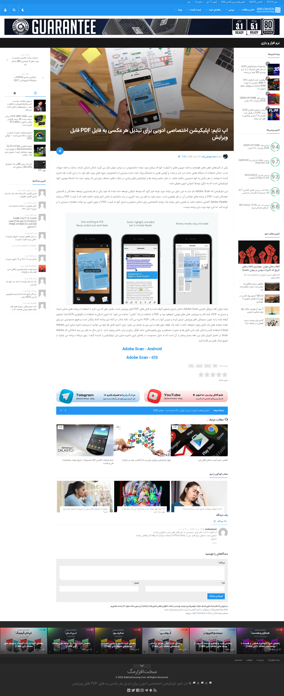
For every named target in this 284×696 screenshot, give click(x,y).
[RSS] (155, 690)
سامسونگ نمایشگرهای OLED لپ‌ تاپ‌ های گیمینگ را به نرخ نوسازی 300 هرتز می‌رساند (253, 69)
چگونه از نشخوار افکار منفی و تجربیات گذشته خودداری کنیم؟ (85, 510)
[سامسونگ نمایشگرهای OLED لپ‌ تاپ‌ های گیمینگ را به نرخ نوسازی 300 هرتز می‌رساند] (274, 70)
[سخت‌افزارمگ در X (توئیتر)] (133, 690)
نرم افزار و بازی (270, 43)
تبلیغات (249, 660)
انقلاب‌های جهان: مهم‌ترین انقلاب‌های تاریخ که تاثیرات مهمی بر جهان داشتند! (261, 268)
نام (223, 583)
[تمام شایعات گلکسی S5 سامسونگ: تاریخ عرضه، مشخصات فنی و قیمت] (85, 440)
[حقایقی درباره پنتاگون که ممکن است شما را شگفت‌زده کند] (272, 286)
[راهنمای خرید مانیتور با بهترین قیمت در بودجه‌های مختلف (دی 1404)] (118, 641)
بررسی (231, 10)
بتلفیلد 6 (198, 2)
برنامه (191, 365)
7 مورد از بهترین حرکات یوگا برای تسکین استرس (252, 310)
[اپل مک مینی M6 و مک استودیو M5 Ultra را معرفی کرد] (40, 166)
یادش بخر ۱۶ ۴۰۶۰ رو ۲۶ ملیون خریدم (21, 259)
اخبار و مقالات (248, 10)
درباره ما (260, 660)
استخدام (238, 660)
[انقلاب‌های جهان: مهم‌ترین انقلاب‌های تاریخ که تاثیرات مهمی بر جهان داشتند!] (259, 252)
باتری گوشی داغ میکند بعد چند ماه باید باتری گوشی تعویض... (21, 195)
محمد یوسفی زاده (209, 157)
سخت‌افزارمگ (274, 660)
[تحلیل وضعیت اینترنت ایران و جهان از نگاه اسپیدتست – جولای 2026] (40, 136)
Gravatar (201, 613)
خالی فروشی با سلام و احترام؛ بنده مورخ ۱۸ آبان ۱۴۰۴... (23, 207)
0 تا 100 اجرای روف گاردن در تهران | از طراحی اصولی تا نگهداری (251, 299)
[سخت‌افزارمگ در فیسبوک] (137, 690)
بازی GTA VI (272, 2)
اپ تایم (207, 365)
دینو (189, 2)
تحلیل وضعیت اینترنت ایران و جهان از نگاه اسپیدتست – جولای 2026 (18, 135)
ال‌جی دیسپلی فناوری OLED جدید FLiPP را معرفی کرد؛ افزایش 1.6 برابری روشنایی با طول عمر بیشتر (254, 114)
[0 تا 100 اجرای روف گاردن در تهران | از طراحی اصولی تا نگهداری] (272, 298)
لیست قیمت (195, 10)
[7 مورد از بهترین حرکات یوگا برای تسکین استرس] (272, 310)
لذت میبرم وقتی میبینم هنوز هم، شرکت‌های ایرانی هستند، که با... (23, 308)
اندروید (199, 365)
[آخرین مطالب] (35, 94)
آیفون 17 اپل (211, 2)
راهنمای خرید (215, 10)
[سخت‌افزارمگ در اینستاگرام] (142, 690)
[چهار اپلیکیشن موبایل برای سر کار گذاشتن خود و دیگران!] (142, 440)
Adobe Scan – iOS (142, 358)
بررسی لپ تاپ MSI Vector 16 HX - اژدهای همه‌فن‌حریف (254, 206)
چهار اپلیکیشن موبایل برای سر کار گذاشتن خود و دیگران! (146, 460)
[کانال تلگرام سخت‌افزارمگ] (146, 690)
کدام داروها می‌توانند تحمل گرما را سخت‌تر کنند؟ (202, 509)
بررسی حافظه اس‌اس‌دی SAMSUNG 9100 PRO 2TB (253, 162)
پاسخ (215, 543)
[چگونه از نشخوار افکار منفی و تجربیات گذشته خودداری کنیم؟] (85, 496)
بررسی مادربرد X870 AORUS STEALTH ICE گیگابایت (257, 176)
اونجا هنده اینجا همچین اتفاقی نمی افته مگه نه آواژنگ (22, 271)
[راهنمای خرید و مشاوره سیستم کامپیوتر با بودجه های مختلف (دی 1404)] (213, 641)
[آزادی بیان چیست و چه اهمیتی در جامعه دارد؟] (272, 322)
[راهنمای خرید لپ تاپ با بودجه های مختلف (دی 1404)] (71, 641)
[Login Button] (5, 9)
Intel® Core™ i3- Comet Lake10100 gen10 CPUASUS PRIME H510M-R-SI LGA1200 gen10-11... (23, 223)
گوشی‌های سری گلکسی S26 (233, 2)
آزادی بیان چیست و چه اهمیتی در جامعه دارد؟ (253, 322)
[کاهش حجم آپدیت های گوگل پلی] (199, 440)
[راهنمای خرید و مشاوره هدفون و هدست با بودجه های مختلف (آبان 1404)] (260, 641)
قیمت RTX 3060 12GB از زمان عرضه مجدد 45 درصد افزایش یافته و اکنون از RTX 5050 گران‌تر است (18, 121)
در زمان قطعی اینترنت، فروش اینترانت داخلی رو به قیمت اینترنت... (21, 238)
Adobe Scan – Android (142, 349)
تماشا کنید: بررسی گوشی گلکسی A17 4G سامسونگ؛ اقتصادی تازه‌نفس (254, 191)
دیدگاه (218, 521)
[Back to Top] (142, 666)
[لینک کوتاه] (179, 157)
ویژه (180, 10)
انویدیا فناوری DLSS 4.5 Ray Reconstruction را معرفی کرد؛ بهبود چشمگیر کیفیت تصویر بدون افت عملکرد (164, 410)
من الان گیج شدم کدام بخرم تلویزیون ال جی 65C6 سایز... (21, 295)
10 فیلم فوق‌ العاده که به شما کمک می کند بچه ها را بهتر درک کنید (143, 510)
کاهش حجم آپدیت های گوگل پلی (213, 460)
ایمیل (136, 583)
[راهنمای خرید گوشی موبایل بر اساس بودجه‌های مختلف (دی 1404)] (165, 641)
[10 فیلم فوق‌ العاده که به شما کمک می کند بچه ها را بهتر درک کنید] (142, 496)
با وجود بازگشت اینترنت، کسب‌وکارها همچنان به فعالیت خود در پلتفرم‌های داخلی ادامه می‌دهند (19, 106)
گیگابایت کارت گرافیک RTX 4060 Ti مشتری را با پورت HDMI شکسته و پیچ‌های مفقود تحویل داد (253, 84)
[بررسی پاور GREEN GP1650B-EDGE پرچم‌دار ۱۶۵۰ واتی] (274, 99)
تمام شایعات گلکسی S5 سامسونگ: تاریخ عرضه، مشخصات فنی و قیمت (87, 461)
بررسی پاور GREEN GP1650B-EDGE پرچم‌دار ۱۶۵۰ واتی (253, 99)
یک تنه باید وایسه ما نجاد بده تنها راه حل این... (21, 283)
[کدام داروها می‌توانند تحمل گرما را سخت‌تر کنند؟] (199, 496)
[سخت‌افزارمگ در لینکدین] (128, 690)
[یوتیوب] (186, 396)
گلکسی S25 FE (255, 2)
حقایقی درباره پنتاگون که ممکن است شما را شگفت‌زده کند (251, 287)
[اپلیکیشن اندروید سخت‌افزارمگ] (150, 690)
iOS (215, 365)
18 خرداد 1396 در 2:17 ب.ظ (190, 529)
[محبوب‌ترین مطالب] (14, 94)
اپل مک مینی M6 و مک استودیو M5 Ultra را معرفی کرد (19, 165)
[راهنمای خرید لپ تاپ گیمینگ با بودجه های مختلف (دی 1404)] (23, 641)
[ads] (142, 27)
